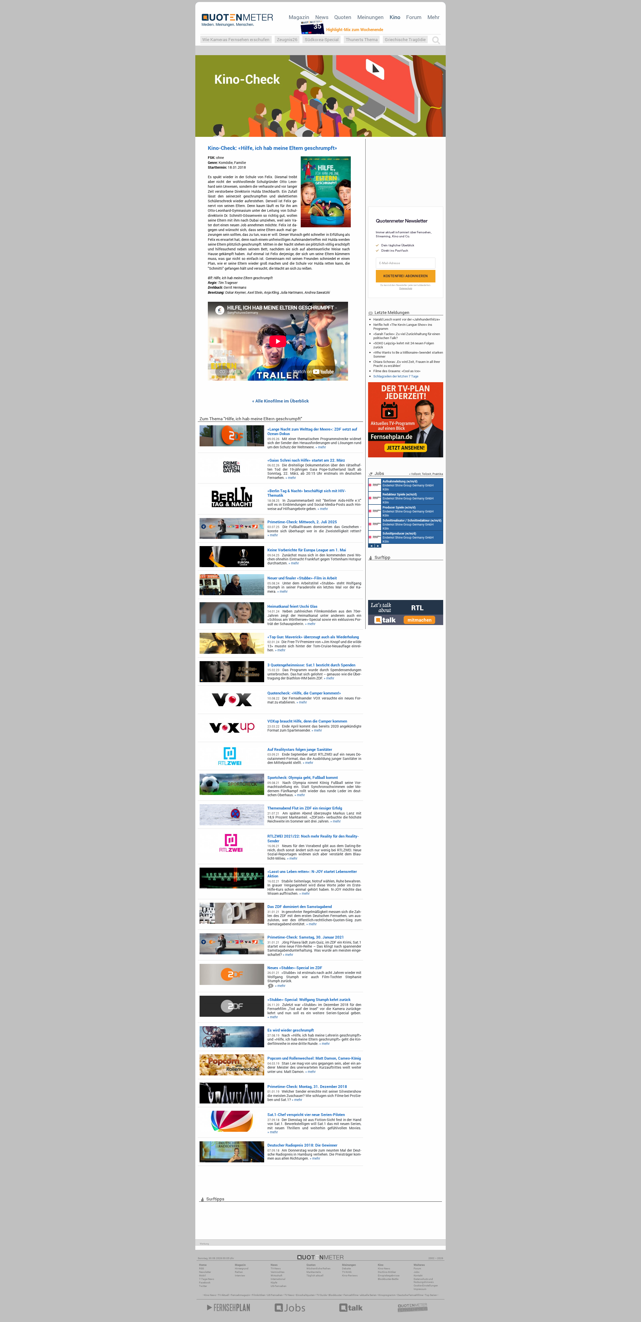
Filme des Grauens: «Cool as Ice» (396, 371)
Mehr (433, 17)
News (322, 17)
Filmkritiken (258, 1295)
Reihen (239, 1272)
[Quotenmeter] (237, 20)
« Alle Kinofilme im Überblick (280, 401)
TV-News (276, 1268)
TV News (289, 1295)
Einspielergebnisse (388, 1275)
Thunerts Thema (362, 39)
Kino (395, 17)
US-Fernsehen (278, 1286)
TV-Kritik (347, 1272)
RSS (201, 1268)
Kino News (210, 1295)
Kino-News (384, 1268)
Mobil (202, 1275)
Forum (413, 17)
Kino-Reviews (350, 1275)
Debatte (346, 1268)
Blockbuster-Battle (388, 1279)
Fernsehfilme (351, 1295)
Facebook (204, 1282)
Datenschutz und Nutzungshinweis (424, 1280)
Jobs (416, 1272)
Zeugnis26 (287, 39)
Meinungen (370, 17)
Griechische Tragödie (405, 39)
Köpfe (274, 1282)
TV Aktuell (223, 1295)
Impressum (420, 1289)
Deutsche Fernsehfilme (410, 1295)
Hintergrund (241, 1268)
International (278, 1279)
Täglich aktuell (315, 1275)
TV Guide (321, 1295)
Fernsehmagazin (240, 1295)
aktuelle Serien (368, 1295)
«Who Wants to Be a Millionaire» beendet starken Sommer (408, 354)
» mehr (320, 447)
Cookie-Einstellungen (426, 1285)
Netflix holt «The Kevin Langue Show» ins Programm (402, 326)
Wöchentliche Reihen (318, 1268)
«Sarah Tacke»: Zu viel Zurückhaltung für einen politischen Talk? (406, 336)
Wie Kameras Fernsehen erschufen (235, 39)
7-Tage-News (206, 1279)
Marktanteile (313, 1272)
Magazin (299, 17)
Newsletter (205, 1272)
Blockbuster (335, 1295)
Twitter (203, 1286)
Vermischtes (277, 1272)
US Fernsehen (275, 1295)
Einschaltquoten (305, 1295)
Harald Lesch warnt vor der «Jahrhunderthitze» (406, 319)
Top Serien (431, 1295)
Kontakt (418, 1275)
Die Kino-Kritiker (387, 1272)
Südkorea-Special (322, 39)
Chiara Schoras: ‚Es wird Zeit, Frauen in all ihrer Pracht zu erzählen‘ (406, 363)
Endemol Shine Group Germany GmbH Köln (408, 485)
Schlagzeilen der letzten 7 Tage (395, 376)
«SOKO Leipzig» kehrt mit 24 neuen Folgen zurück (403, 345)
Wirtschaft (276, 1275)
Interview (240, 1275)
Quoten (342, 17)
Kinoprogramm (387, 1295)
